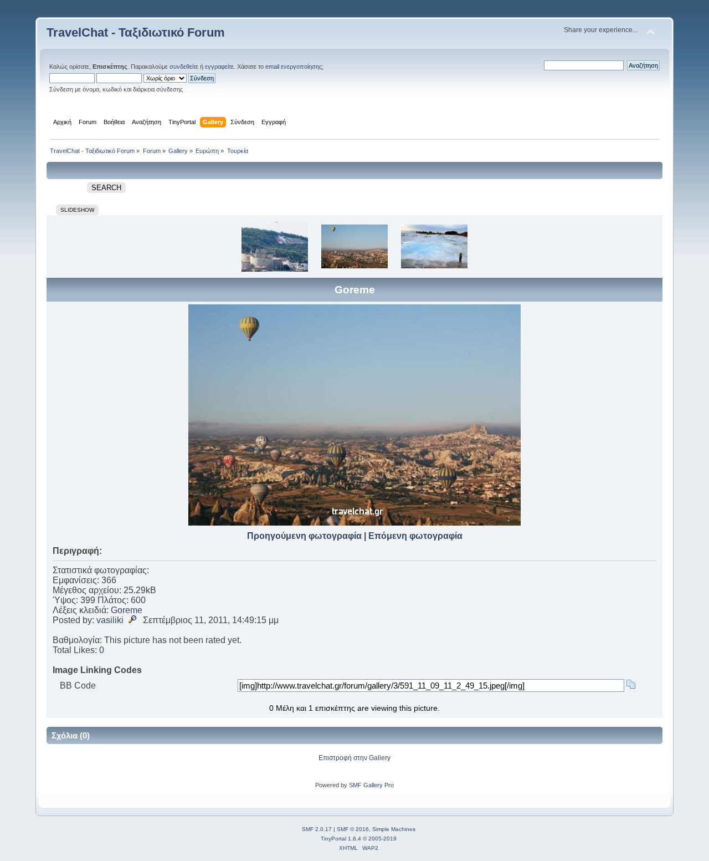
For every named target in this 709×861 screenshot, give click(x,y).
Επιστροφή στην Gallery (354, 758)
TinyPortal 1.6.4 (341, 838)
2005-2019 (382, 838)
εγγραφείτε (219, 66)
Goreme (126, 610)
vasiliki (110, 620)
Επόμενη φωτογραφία (415, 536)
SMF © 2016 (353, 829)
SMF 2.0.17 (317, 829)
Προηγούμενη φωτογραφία (304, 536)
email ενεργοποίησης (293, 66)
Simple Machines (393, 829)
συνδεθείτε (183, 66)
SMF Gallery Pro (371, 785)
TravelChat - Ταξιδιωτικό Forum (136, 32)
